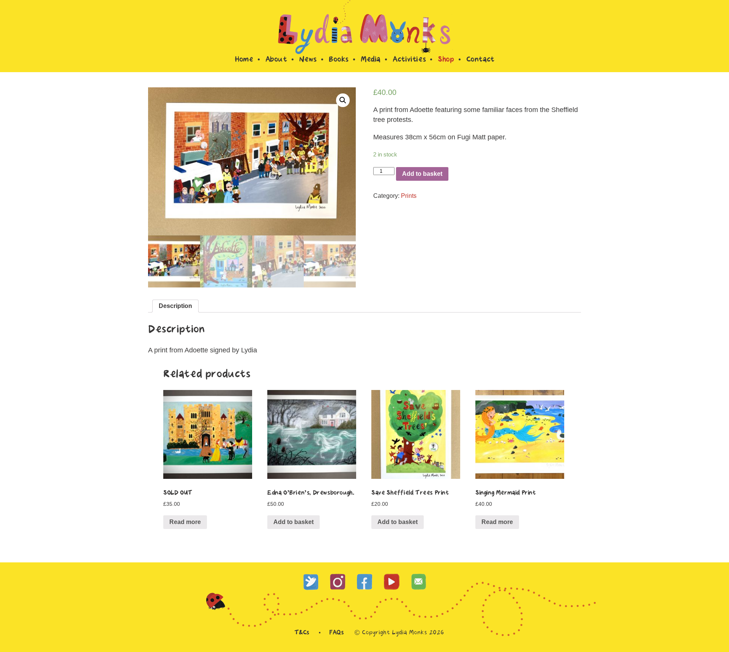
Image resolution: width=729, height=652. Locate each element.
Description (175, 306)
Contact (480, 60)
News (308, 60)
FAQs (336, 632)
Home (244, 60)
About (276, 60)
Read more (185, 522)
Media (370, 60)
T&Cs (301, 632)
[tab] (175, 306)
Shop (446, 60)
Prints (409, 196)
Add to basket (422, 173)
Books (339, 60)
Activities (409, 60)
